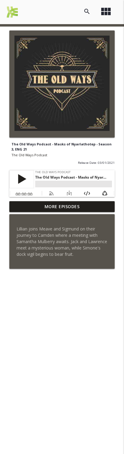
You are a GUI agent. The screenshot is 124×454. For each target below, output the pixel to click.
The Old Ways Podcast (29, 155)
